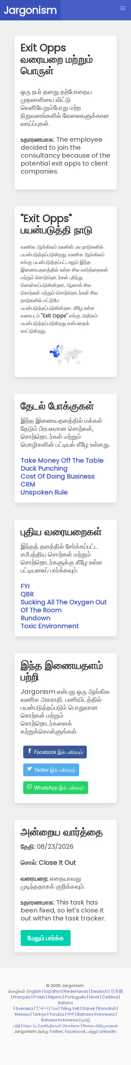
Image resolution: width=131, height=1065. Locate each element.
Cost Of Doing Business (58, 476)
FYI (25, 586)
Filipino (55, 997)
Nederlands (76, 991)
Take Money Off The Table (62, 460)
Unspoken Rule (44, 492)
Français (22, 997)
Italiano (65, 1003)
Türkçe (39, 1014)
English (34, 991)
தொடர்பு (30, 1026)
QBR (27, 594)
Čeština (110, 997)
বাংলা (70, 1014)
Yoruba (56, 1014)
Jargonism (30, 10)
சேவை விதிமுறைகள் (100, 1026)
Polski (39, 997)
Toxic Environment (50, 625)
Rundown (35, 618)
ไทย (54, 1008)
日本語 (117, 991)
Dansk (88, 1008)
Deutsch (99, 991)
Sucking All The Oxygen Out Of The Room (64, 606)
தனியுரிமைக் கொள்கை (60, 1026)
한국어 (42, 1008)
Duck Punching (44, 468)
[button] (122, 8)
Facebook (75, 1031)
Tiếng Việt (69, 1008)
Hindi (94, 997)
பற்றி (16, 1026)
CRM (28, 484)
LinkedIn (108, 1031)
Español (52, 991)
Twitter (56, 1031)
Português (75, 997)
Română (107, 1008)
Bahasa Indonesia (96, 1014)
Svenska (24, 1008)
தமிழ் (85, 1020)
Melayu (22, 1014)
